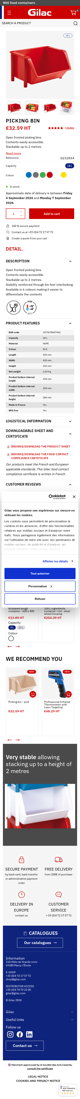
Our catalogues (37, 942)
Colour (10, 175)
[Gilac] (39, 12)
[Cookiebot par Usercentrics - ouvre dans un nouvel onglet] (49, 496)
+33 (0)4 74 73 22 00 (18, 989)
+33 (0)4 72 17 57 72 (18, 976)
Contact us (22, 1045)
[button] (9, 107)
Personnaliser (37, 586)
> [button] (20, 648)
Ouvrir (33, 694)
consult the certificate (40, 1068)
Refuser (40, 598)
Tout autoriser (40, 573)
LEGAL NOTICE (38, 1076)
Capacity (11, 166)
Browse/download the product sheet (40, 446)
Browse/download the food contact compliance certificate (40, 456)
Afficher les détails (55, 561)
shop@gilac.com (16, 979)
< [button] (7, 645)
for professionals (16, 3)
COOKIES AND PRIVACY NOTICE (38, 1081)
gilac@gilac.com (15, 993)
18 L (69, 166)
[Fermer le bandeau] (74, 496)
